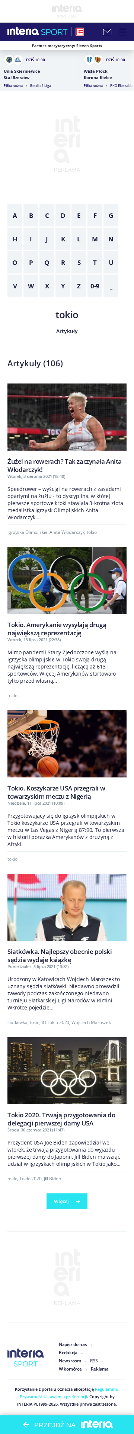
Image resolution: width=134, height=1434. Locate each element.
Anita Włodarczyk (67, 532)
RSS (94, 1361)
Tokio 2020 (30, 1178)
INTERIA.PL (27, 1404)
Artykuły (67, 331)
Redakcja (68, 1352)
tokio (66, 314)
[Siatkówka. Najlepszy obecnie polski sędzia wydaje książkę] (67, 918)
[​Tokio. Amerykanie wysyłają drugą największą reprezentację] (67, 591)
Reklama (100, 1369)
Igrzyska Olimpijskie (27, 532)
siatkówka (17, 1022)
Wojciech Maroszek (91, 1022)
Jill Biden (52, 1178)
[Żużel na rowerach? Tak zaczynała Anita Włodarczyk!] (67, 428)
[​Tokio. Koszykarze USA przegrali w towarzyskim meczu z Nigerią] (67, 755)
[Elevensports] (80, 32)
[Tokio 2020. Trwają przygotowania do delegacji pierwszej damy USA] (67, 1082)
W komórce (70, 1369)
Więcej (61, 1201)
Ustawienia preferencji (65, 1396)
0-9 (95, 286)
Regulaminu (106, 1389)
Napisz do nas (73, 1344)
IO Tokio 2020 (55, 1022)
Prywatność (31, 1396)
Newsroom (70, 1361)
